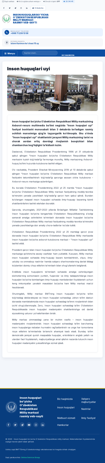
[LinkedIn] (26, 8)
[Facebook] (3, 8)
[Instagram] (21, 8)
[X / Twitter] (9, 8)
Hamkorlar (63, 425)
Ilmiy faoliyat (88, 418)
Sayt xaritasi (9, 1)
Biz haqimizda (65, 399)
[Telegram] (15, 8)
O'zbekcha (39, 8)
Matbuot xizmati (66, 418)
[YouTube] (29, 424)
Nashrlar (86, 409)
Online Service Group (30, 457)
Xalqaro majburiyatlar (88, 400)
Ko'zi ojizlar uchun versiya (29, 1)
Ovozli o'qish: (52, 1)
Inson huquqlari (66, 407)
